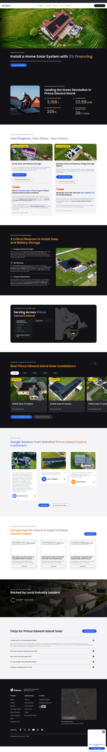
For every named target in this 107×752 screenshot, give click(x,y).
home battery (47, 168)
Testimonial (44, 506)
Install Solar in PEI (19, 176)
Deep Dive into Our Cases (43, 418)
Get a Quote (16, 66)
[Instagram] (29, 731)
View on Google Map (69, 719)
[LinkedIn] (42, 731)
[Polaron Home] (15, 691)
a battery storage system (42, 282)
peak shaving (71, 172)
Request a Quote (97, 748)
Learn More (24, 567)
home (43, 267)
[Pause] (64, 45)
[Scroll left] (91, 364)
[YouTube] (33, 731)
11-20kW (24, 374)
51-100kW (45, 374)
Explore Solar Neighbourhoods (21, 418)
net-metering (53, 645)
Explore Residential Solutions (23, 181)
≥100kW (55, 374)
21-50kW (34, 374)
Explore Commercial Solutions (67, 183)
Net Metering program (21, 267)
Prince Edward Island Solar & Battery (84, 646)
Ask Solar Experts (89, 632)
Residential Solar (21, 647)
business (12, 268)
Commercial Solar (31, 647)
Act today (80, 208)
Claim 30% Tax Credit (64, 178)
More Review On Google (59, 506)
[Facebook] (20, 731)
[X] (25, 731)
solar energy (35, 168)
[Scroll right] (95, 364)
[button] (53, 641)
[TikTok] (38, 731)
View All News (90, 535)
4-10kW (15, 374)
